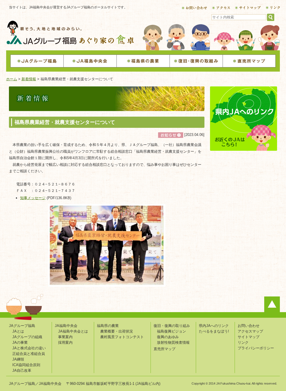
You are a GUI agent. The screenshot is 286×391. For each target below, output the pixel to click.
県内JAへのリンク (214, 326)
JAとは (18, 331)
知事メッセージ (33, 198)
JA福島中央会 (66, 326)
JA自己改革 (21, 370)
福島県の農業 (108, 326)
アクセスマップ (250, 331)
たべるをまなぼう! (214, 331)
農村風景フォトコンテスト (122, 337)
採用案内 (65, 342)
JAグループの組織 (27, 337)
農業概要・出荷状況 (116, 331)
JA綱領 (18, 359)
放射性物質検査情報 (173, 342)
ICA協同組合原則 (26, 365)
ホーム (11, 79)
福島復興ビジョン (171, 331)
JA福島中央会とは (73, 331)
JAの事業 (20, 342)
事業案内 (65, 337)
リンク (243, 342)
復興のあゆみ (168, 337)
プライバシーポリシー (256, 348)
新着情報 (29, 79)
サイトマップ (248, 337)
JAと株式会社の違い (29, 348)
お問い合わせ (248, 326)
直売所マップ (164, 349)
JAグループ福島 (22, 326)
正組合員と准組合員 (28, 354)
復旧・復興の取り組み (172, 326)
